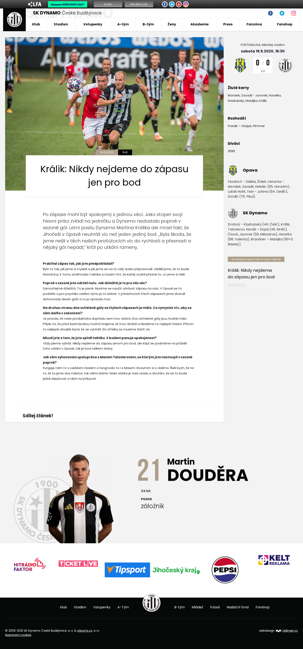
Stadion (61, 24)
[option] (29, 563)
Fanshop (284, 24)
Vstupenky (92, 24)
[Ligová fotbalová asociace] (35, 5)
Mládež (197, 607)
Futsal (215, 607)
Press (228, 24)
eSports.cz (84, 631)
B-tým (148, 24)
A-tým (123, 24)
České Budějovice (67, 13)
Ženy (172, 24)
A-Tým (123, 607)
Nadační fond (238, 607)
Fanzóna (254, 24)
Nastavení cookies (18, 635)
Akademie (199, 24)
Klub (36, 24)
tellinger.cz (290, 631)
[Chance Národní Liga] (67, 5)
